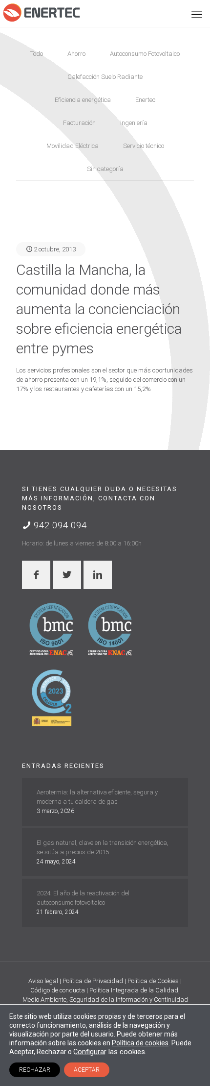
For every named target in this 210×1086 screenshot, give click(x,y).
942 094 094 (59, 525)
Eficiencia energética (83, 99)
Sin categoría (105, 169)
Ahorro (76, 53)
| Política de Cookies (152, 981)
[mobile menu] (197, 14)
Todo (36, 53)
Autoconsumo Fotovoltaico (145, 53)
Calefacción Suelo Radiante (105, 76)
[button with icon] (36, 575)
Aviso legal (44, 981)
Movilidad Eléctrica (72, 145)
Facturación (79, 122)
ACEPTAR (87, 1069)
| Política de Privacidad (92, 981)
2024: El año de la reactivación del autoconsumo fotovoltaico (83, 897)
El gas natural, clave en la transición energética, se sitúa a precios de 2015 (102, 847)
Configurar (89, 1051)
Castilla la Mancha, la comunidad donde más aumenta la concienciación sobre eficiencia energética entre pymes (99, 309)
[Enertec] (41, 12)
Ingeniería (133, 122)
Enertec (145, 99)
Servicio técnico (143, 145)
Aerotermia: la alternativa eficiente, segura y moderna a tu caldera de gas (97, 797)
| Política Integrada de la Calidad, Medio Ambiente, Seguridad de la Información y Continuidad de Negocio (105, 999)
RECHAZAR (34, 1069)
